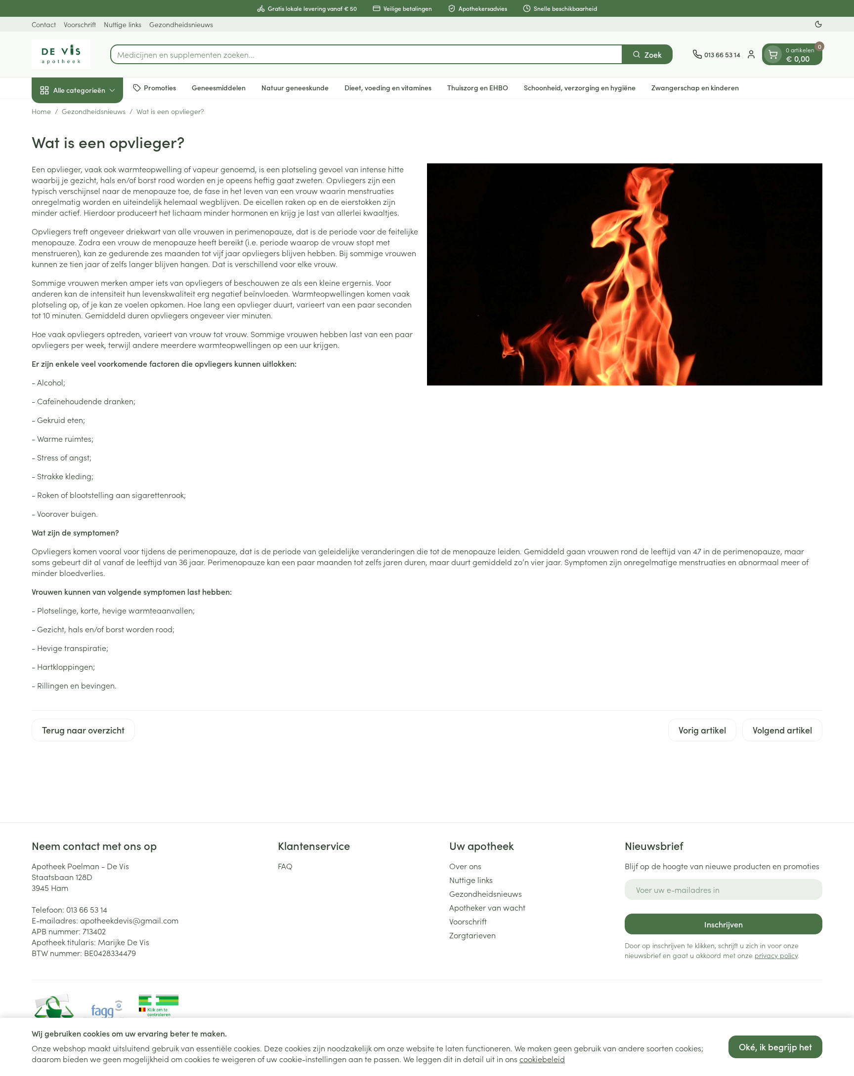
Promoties (160, 87)
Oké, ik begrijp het (775, 1046)
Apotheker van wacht (487, 907)
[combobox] (366, 54)
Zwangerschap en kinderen (695, 87)
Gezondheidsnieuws (181, 24)
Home (41, 111)
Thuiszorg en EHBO (477, 87)
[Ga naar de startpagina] (61, 54)
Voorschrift (80, 24)
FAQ (285, 865)
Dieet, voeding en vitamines (387, 87)
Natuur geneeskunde (295, 87)
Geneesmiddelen (219, 87)
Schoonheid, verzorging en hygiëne (580, 87)
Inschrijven (723, 924)
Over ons (465, 865)
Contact (44, 24)
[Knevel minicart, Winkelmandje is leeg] (773, 54)
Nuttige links (122, 24)
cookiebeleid (542, 1058)
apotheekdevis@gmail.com (129, 920)
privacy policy (776, 955)
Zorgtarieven (472, 934)
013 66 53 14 (86, 909)
